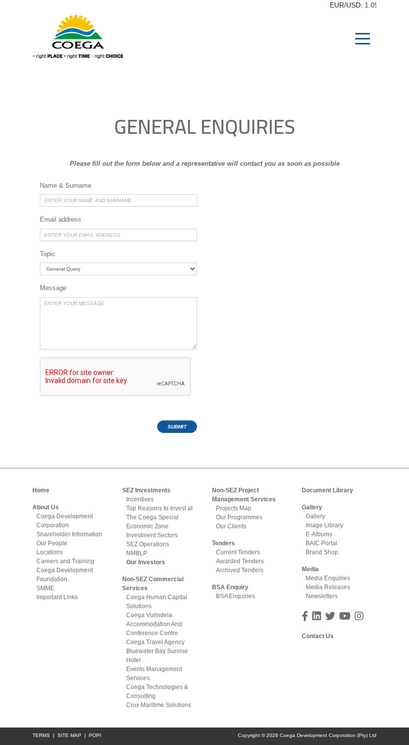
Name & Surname (65, 185)
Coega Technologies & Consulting (157, 692)
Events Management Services (154, 674)
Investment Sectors (152, 535)
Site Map (69, 735)
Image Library (324, 525)
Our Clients (231, 526)
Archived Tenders (239, 570)
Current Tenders (238, 552)
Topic (47, 254)
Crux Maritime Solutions (158, 705)
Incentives (140, 499)
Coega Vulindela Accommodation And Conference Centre (154, 624)
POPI (95, 735)
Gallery (315, 516)
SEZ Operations (147, 544)
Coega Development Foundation (64, 575)
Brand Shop (322, 552)
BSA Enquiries (235, 596)
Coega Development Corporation (64, 521)
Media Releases (328, 587)
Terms (41, 735)
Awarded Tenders (240, 561)
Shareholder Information (69, 534)
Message (53, 288)
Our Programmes (239, 517)
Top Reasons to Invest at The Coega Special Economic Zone (159, 517)
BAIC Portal (321, 543)
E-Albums (319, 534)
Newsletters (322, 596)
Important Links (57, 597)
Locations (49, 552)
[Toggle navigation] (363, 37)
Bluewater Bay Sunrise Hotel (157, 656)
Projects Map (233, 508)
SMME (45, 588)
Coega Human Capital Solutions (156, 602)
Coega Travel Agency (155, 642)
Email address (60, 219)
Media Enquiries (328, 578)
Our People (51, 543)
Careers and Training (65, 561)
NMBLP (136, 553)
